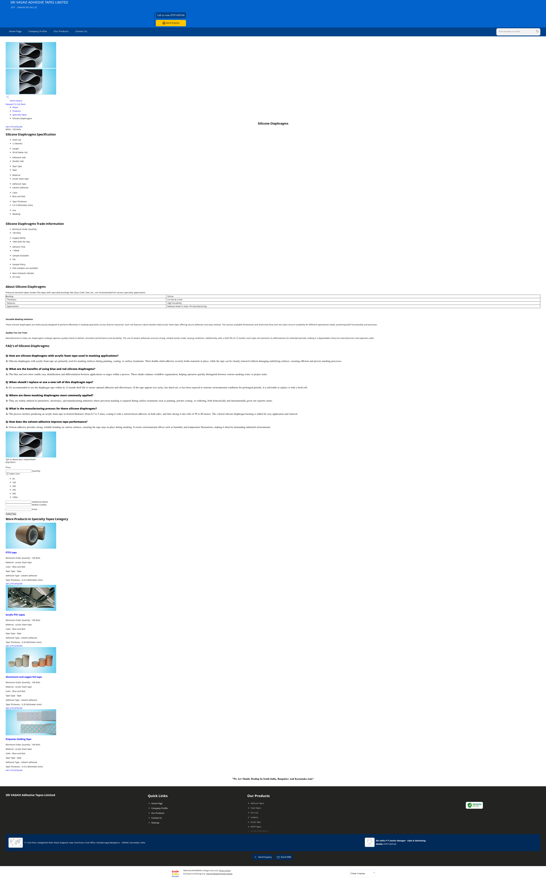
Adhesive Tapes (257, 803)
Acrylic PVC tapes (15, 614)
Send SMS (286, 857)
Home (15, 107)
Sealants (254, 817)
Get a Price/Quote (14, 126)
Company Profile (37, 31)
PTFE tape (11, 552)
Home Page (15, 31)
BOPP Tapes (256, 826)
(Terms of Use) (225, 870)
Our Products (61, 31)
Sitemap (155, 822)
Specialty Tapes (19, 114)
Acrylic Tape (256, 822)
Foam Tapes (256, 808)
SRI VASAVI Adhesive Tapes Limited (39, 4)
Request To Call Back (15, 104)
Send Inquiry (172, 22)
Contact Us (81, 31)
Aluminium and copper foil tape (24, 676)
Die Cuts (254, 812)
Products (16, 111)
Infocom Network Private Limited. (219, 873)
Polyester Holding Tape (18, 739)
